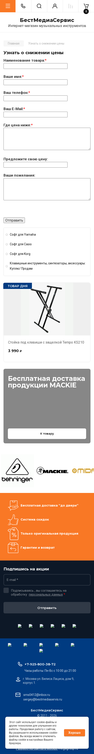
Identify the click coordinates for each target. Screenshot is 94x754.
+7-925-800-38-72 (40, 664)
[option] (17, 470)
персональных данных (46, 594)
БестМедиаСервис (47, 20)
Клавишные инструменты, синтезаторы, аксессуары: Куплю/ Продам (47, 265)
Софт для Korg (20, 254)
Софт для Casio (21, 244)
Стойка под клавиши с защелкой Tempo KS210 (46, 342)
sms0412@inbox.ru (36, 695)
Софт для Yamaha (23, 234)
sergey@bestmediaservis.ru (42, 699)
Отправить (47, 608)
